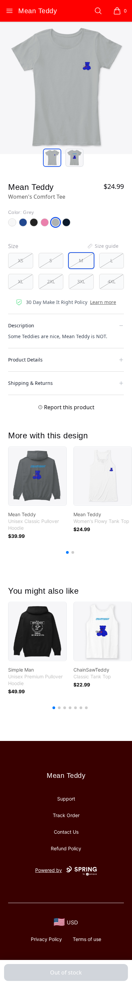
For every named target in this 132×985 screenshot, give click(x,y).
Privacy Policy (46, 939)
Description (21, 325)
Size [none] (13, 246)
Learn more (103, 302)
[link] (37, 476)
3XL (81, 281)
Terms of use (87, 939)
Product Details (25, 359)
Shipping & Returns (30, 383)
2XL (51, 281)
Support (66, 799)
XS (20, 260)
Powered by (48, 870)
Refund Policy (66, 848)
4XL (111, 281)
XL (20, 281)
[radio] (20, 260)
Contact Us (66, 832)
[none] (102, 246)
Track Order (66, 815)
